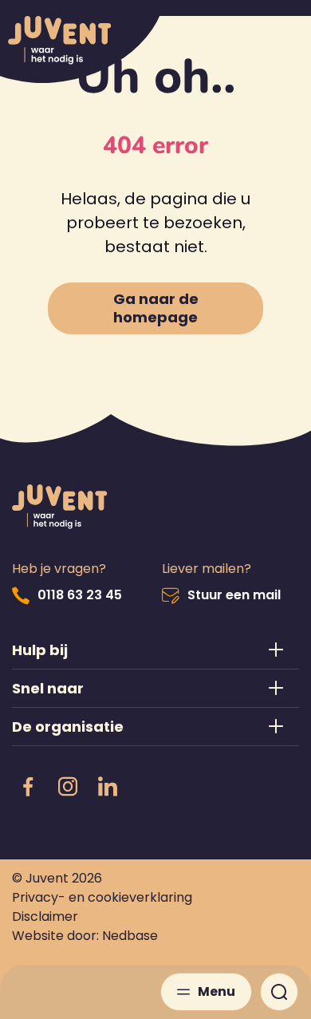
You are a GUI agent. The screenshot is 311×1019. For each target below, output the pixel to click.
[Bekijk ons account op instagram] (68, 788)
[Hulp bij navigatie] (155, 650)
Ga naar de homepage (156, 308)
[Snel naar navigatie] (155, 688)
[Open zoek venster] (279, 992)
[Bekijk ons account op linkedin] (108, 788)
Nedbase (130, 935)
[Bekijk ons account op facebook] (28, 788)
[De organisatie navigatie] (155, 726)
